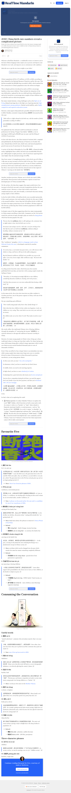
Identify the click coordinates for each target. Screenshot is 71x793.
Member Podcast (30, 684)
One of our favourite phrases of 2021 (20, 484)
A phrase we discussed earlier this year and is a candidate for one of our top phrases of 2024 (24, 502)
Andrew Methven (8, 50)
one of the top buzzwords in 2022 (18, 652)
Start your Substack (32, 786)
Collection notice (45, 783)
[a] (50, 84)
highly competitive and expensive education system (21, 106)
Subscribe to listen (35, 26)
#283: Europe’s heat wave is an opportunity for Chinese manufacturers (61, 129)
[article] (58, 84)
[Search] (51, 3)
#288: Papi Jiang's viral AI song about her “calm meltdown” (61, 96)
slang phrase (38, 215)
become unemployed (36, 375)
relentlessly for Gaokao (27, 371)
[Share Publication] (54, 3)
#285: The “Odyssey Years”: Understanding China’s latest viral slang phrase (61, 116)
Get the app (42, 786)
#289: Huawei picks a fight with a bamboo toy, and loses (61, 90)
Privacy (35, 783)
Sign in (67, 3)
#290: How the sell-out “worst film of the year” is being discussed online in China (61, 83)
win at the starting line (25, 361)
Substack (29, 790)
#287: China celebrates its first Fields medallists (61, 103)
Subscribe (59, 3)
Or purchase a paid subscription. (22, 772)
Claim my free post (22, 769)
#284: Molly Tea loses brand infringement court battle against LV (60, 122)
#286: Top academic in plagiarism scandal (59, 109)
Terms (39, 783)
